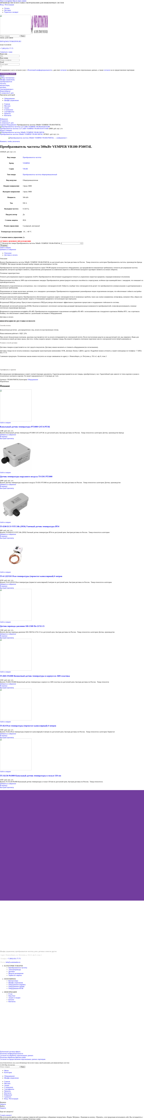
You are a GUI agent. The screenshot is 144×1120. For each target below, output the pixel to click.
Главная (3, 125)
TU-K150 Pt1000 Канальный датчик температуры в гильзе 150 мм (30, 776)
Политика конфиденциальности (11, 1053)
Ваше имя (3, 54)
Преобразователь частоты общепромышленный (40, 174)
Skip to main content (19, 1)
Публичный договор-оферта (10, 1052)
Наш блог (11, 996)
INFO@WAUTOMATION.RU (10, 41)
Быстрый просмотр (7, 438)
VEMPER (26, 163)
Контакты (11, 1001)
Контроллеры (13, 981)
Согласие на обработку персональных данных (16, 1055)
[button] (3, 436)
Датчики (11, 971)
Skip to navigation (6, 1)
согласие (63, 70)
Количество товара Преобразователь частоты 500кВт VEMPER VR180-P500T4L (31, 243)
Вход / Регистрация (11, 1099)
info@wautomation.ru (13, 962)
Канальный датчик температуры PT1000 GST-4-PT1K (25, 427)
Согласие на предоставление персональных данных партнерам (22, 1059)
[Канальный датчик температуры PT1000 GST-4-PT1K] (16, 421)
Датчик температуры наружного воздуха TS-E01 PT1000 (26, 476)
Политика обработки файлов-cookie (13, 1057)
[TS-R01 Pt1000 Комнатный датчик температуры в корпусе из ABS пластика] (16, 670)
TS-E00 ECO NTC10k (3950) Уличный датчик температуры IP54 (29, 526)
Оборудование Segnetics (17, 984)
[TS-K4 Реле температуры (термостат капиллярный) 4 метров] (16, 720)
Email (2, 62)
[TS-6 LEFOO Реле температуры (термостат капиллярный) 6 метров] (16, 570)
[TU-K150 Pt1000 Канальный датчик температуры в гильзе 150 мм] (16, 770)
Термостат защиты (15, 975)
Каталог (11, 1000)
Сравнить (7, 1097)
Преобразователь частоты (32, 157)
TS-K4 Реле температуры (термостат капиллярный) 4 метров (28, 726)
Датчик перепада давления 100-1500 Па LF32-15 (22, 626)
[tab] (7, 253)
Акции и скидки (14, 998)
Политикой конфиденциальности (40, 70)
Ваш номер (4, 58)
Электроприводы (14, 969)
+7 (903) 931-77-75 (6, 48)
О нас (10, 994)
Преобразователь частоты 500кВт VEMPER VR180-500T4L (21, 134)
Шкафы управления (15, 983)
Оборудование (11, 125)
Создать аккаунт (6, 1115)
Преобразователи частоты (17, 968)
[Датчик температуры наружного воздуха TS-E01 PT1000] (16, 470)
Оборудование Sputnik (16, 986)
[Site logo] (15, 34)
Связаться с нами (6, 52)
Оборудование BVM (15, 988)
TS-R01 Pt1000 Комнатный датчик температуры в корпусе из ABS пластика (35, 676)
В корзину (4, 245)
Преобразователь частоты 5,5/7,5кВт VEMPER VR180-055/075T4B (24, 128)
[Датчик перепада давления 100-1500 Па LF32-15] (16, 620)
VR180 (25, 169)
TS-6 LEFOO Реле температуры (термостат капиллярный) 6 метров (31, 576)
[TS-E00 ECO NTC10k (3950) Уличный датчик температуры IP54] (16, 520)
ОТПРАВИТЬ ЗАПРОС (8, 74)
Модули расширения (15, 973)
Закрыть (3, 1104)
